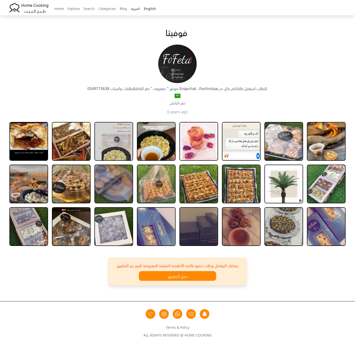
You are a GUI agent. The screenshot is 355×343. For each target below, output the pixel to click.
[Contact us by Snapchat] (204, 314)
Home (59, 8)
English (150, 8)
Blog (123, 8)
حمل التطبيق (178, 276)
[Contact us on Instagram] (164, 314)
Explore (74, 8)
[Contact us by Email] (191, 314)
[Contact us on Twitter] (150, 314)
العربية (135, 8)
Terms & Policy (177, 327)
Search (89, 8)
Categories (107, 8)
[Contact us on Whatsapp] (177, 314)
